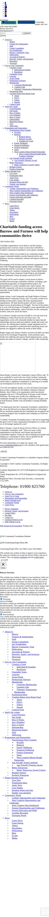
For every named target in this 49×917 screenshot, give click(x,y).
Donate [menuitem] (20, 707)
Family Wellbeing (21, 143)
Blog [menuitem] (14, 833)
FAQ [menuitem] (14, 732)
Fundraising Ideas (16, 91)
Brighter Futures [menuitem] (19, 772)
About (16, 96)
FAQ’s (16, 98)
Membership (14, 83)
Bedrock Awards (25, 139)
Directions (13, 61)
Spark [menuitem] (19, 755)
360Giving (14, 126)
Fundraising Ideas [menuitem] (19, 694)
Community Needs (12, 186)
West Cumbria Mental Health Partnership (29, 152)
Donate (17, 102)
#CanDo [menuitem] (20, 742)
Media (12, 221)
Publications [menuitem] (17, 649)
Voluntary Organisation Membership (28, 89)
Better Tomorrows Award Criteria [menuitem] (31, 770)
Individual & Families (22, 70)
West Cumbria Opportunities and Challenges (26, 191)
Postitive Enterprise (17, 169)
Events (12, 219)
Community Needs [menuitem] (13, 795)
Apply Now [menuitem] (17, 785)
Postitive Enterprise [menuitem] (20, 775)
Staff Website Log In (12, 522)
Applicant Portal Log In (14, 520)
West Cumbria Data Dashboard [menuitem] (25, 805)
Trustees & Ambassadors (19, 44)
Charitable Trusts (16, 74)
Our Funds (14, 111)
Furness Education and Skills (20, 197)
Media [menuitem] (14, 838)
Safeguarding (15, 119)
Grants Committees (17, 48)
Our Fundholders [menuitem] (19, 644)
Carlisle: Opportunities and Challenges (24, 189)
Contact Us (9, 517)
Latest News (14, 206)
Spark (16, 150)
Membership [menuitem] (17, 682)
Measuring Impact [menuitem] (20, 730)
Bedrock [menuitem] (20, 745)
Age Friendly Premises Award (25, 160)
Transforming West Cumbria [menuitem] (24, 740)
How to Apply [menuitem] (18, 725)
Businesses (18, 72)
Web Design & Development (11, 526)
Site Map (8, 515)
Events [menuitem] (15, 835)
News (7, 204)
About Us (8, 40)
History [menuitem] (15, 634)
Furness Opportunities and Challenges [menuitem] (28, 808)
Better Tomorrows (16, 163)
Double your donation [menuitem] (21, 793)
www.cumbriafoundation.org (11, 445)
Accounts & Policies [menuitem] (21, 652)
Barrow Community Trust (19, 53)
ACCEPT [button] (4, 560)
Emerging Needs (16, 201)
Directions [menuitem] (16, 657)
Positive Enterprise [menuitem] (25, 752)
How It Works (15, 113)
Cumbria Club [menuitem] (23, 687)
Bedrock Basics (25, 137)
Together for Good (26, 141)
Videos (17, 100)
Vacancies (13, 63)
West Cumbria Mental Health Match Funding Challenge (32, 155)
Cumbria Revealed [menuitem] (20, 813)
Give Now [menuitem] (16, 780)
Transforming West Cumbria (20, 130)
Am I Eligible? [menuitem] (18, 722)
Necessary (7, 599)
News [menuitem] (7, 818)
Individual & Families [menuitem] (26, 667)
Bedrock (17, 135)
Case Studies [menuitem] (17, 788)
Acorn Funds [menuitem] (17, 677)
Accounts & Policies (17, 57)
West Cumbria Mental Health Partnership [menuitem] (28, 758)
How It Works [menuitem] (18, 720)
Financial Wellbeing (21, 145)
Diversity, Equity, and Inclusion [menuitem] (25, 654)
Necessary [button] (4, 597)
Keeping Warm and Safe (19, 182)
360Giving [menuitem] (16, 735)
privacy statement (20, 557)
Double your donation (18, 184)
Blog (11, 217)
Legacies (13, 76)
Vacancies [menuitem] (16, 659)
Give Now (13, 173)
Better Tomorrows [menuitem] (20, 767)
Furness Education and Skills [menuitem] (24, 810)
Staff (11, 46)
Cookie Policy (10, 513)
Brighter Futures (16, 167)
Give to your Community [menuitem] (16, 662)
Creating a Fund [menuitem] (19, 664)
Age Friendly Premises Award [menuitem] (29, 765)
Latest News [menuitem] (17, 820)
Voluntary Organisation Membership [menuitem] (25, 690)
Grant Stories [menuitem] (17, 823)
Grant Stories (14, 208)
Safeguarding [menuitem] (17, 727)
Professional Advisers (18, 81)
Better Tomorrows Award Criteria (26, 165)
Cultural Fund (15, 104)
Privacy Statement (11, 509)
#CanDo (17, 132)
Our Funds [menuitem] (16, 717)
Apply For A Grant (12, 496)
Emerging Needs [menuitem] (19, 815)
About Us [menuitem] (9, 631)
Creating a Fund (16, 68)
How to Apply (15, 117)
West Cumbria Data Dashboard (21, 193)
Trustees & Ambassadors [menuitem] (22, 637)
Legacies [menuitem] (16, 674)
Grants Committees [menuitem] (20, 642)
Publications (14, 55)
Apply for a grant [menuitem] (12, 712)
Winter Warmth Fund (13, 171)
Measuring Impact (16, 122)
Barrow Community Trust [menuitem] (23, 647)
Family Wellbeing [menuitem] (24, 747)
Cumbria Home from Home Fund (22, 94)
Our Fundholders (16, 50)
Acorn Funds (14, 78)
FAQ (11, 124)
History (12, 42)
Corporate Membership (23, 85)
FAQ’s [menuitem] (19, 702)
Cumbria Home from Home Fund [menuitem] (26, 697)
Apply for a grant (11, 106)
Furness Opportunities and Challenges (24, 195)
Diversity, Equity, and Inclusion (21, 59)
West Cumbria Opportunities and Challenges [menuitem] (25, 801)
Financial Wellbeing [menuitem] (25, 750)
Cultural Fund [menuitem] (18, 710)
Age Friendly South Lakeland (21, 158)
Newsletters (14, 212)
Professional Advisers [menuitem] (21, 679)
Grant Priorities (15, 109)
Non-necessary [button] (5, 612)
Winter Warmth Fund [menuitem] (14, 777)
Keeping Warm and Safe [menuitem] (22, 790)
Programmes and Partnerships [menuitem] (17, 737)
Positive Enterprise (21, 147)
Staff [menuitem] (14, 639)
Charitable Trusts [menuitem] (19, 672)
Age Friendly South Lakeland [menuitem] (24, 762)
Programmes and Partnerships (16, 128)
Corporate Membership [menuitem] (27, 684)
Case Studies (14, 180)
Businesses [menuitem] (21, 669)
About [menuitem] (19, 699)
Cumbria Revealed (17, 199)
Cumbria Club (19, 87)
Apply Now (14, 178)
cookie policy (39, 557)
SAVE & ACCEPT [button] (7, 627)
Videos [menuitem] (20, 704)
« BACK (3, 451)
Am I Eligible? (15, 115)
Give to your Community (14, 65)
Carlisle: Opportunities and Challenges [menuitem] (28, 798)
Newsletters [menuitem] (17, 828)
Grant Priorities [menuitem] (18, 715)
